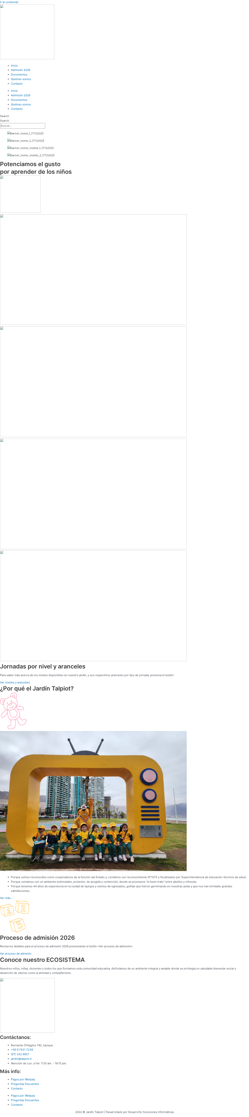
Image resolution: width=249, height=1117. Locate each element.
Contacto (17, 83)
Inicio (14, 65)
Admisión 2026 (20, 70)
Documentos (19, 74)
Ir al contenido (9, 2)
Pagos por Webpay (23, 1079)
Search (4, 116)
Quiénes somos (21, 79)
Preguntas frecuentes (25, 1084)
